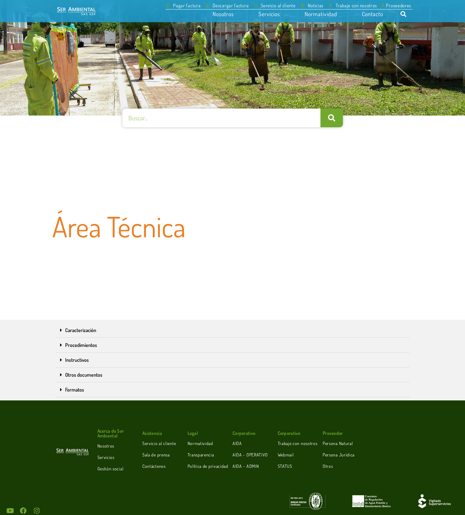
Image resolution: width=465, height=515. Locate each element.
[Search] (331, 118)
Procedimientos (81, 345)
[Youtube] (10, 510)
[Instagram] (36, 510)
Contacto (372, 13)
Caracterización (80, 330)
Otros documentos (83, 375)
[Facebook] (23, 510)
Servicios (269, 13)
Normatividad (321, 13)
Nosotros (223, 13)
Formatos (74, 389)
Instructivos (77, 360)
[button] (227, 5)
